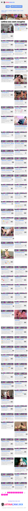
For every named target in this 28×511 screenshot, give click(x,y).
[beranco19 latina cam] (7, 406)
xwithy (17, 303)
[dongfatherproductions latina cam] (20, 414)
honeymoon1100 (19, 485)
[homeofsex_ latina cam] (20, 175)
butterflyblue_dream (7, 143)
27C (12, 62)
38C (14, 171)
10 (22, 492)
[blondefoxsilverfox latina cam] (7, 50)
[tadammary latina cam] (20, 381)
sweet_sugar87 (19, 366)
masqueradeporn (6, 177)
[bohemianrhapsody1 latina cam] (20, 462)
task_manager (19, 220)
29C (12, 70)
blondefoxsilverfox (7, 52)
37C (12, 453)
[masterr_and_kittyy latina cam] (20, 355)
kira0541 (17, 134)
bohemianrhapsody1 (20, 468)
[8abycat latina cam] (20, 201)
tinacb (17, 59)
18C (12, 188)
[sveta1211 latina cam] (20, 150)
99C (26, 45)
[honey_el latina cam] (20, 193)
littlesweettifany (6, 237)
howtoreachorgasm (7, 153)
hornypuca (18, 278)
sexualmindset (19, 329)
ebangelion (4, 286)
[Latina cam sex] (10, 2)
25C (12, 213)
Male (18, 10)
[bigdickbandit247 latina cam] (7, 311)
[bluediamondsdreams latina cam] (20, 120)
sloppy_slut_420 (20, 269)
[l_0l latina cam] (7, 373)
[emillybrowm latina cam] (20, 49)
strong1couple (5, 329)
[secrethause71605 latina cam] (7, 483)
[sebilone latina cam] (20, 293)
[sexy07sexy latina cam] (7, 184)
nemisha (17, 320)
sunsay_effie (5, 441)
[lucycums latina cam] (20, 79)
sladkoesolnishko (20, 432)
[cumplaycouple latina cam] (20, 228)
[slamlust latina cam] (7, 116)
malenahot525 (5, 451)
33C (13, 162)
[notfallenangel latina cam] (7, 58)
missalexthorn (19, 339)
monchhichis (18, 392)
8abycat (17, 203)
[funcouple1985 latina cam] (20, 158)
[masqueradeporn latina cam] (7, 175)
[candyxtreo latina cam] (7, 40)
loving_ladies (19, 101)
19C (25, 110)
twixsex (3, 203)
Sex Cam (18, 501)
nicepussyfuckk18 (6, 349)
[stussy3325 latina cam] (7, 293)
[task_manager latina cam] (20, 218)
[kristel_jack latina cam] (20, 209)
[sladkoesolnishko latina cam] (20, 426)
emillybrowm (19, 51)
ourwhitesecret (6, 212)
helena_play (5, 134)
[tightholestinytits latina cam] (20, 67)
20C (12, 401)
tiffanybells (5, 92)
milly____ (4, 259)
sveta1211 (17, 152)
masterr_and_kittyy (21, 357)
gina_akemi (4, 195)
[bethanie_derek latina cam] (20, 141)
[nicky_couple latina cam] (20, 373)
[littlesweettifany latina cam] (7, 231)
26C (25, 61)
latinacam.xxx (13, 507)
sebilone (17, 295)
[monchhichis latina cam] (20, 390)
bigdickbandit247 (6, 313)
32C (12, 221)
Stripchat (3, 11)
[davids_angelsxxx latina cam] (7, 168)
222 (2, 494)
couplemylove (5, 109)
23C (25, 86)
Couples (10, 10)
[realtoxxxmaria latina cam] (20, 41)
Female (6, 10)
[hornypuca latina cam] (20, 276)
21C (25, 205)
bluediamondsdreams (21, 126)
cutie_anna (18, 186)
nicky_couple (19, 375)
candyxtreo (5, 42)
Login (7, 6)
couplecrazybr (5, 476)
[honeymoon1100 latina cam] (20, 483)
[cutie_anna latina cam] (20, 184)
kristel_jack (19, 211)
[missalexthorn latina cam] (20, 337)
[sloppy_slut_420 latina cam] (20, 267)
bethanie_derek (19, 143)
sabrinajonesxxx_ (20, 349)
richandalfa (5, 356)
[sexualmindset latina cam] (20, 328)
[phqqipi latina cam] (20, 473)
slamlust (4, 118)
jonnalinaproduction (7, 416)
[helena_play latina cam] (7, 132)
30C (14, 306)
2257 (25, 507)
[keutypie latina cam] (20, 284)
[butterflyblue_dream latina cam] (7, 141)
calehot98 (18, 244)
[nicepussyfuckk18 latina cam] (7, 347)
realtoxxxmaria (19, 43)
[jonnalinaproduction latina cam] (7, 414)
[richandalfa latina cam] (7, 355)
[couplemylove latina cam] (7, 107)
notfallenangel (6, 60)
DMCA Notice (20, 507)
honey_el (17, 195)
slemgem (3, 68)
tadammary (18, 383)
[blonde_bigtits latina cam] (7, 458)
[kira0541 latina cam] (20, 132)
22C (12, 120)
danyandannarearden (7, 245)
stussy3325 (4, 295)
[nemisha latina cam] (20, 314)
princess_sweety (6, 160)
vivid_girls (18, 108)
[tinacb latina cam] (20, 58)
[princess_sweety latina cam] (7, 158)
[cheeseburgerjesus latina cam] (7, 76)
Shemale (15, 10)
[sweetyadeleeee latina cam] (7, 364)
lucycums (18, 85)
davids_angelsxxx (6, 170)
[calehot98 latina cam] (20, 242)
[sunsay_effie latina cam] (7, 439)
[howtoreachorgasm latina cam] (7, 151)
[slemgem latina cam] (7, 66)
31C (13, 314)
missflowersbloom (7, 304)
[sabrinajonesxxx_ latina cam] (20, 347)
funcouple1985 (19, 160)
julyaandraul (5, 219)
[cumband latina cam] (7, 422)
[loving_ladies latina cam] (20, 95)
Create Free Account (16, 6)
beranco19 (4, 407)
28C (12, 36)
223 (5, 494)
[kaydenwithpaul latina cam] (20, 250)
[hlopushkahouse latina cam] (7, 382)
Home (2, 10)
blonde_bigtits (5, 460)
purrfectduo (5, 400)
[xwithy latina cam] (20, 301)
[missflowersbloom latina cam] (7, 302)
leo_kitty (18, 450)
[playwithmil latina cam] (7, 276)
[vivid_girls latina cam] (20, 106)
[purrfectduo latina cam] (7, 394)
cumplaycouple (19, 230)
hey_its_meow (5, 339)
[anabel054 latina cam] (7, 28)
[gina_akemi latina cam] (7, 193)
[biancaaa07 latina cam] (20, 406)
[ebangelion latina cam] (7, 284)
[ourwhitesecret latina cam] (7, 210)
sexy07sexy (4, 186)
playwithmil (5, 278)
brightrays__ (5, 269)
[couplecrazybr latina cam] (7, 474)
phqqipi (17, 475)
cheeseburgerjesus (7, 78)
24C (12, 111)
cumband (4, 424)
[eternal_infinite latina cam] (20, 439)
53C (25, 305)
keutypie (17, 286)
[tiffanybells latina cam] (7, 91)
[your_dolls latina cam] (20, 167)
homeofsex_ (18, 177)
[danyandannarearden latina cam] (7, 243)
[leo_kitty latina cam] (20, 448)
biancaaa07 (18, 407)
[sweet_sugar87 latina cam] (20, 364)
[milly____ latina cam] (7, 254)
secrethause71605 (6, 485)
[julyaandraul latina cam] (7, 217)
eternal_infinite (20, 441)
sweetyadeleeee (6, 366)
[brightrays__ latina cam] (7, 267)
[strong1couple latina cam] (7, 328)
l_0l (2, 374)
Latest (21, 10)
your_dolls (18, 169)
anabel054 (4, 34)
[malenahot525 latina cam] (7, 449)
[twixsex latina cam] (7, 201)
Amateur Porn (11, 501)
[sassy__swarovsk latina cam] (20, 24)
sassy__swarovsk (20, 26)
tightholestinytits (20, 69)
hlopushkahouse (6, 384)
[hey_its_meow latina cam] (7, 337)
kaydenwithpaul (20, 252)
